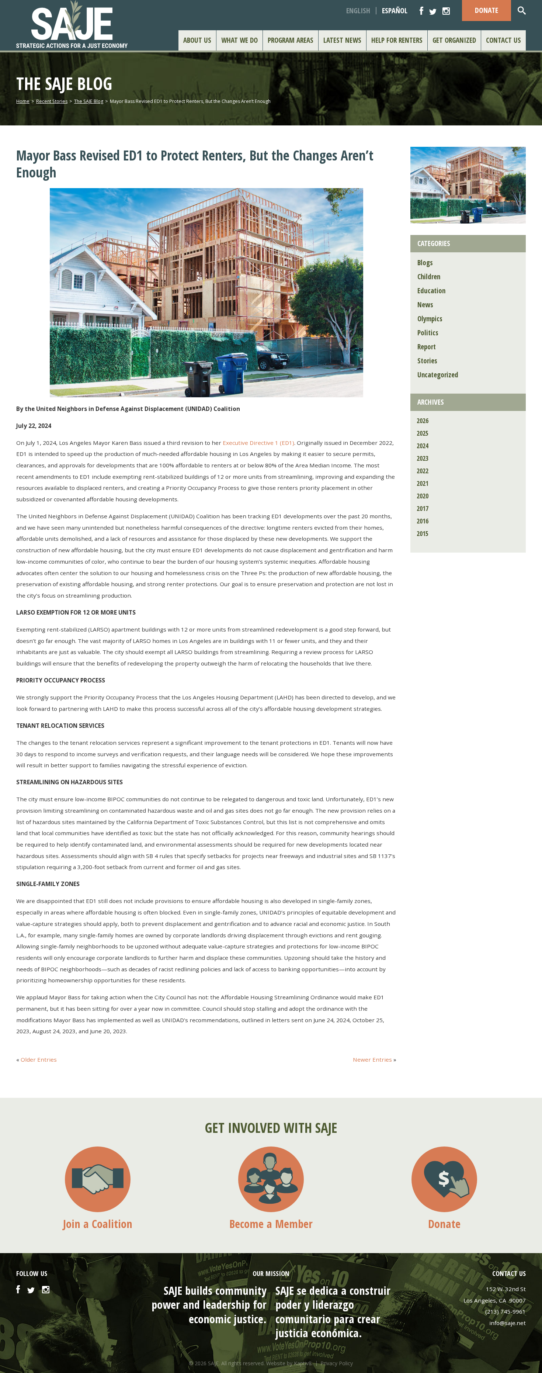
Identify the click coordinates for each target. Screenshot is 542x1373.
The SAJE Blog (88, 101)
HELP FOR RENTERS (397, 40)
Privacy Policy (336, 1363)
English (358, 10)
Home (22, 101)
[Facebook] (421, 10)
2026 (422, 420)
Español (394, 10)
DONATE (486, 10)
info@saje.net (507, 1323)
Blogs (425, 262)
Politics (427, 333)
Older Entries (39, 1059)
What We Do (239, 40)
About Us (197, 40)
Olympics (429, 319)
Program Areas (290, 40)
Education (431, 290)
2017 (422, 508)
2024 (422, 446)
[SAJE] (78, 24)
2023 (422, 458)
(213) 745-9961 (505, 1311)
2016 (422, 521)
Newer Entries (372, 1059)
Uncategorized (437, 375)
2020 (422, 496)
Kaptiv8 (303, 1363)
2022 (422, 471)
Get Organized (454, 40)
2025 (422, 433)
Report (426, 347)
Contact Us (503, 40)
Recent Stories (51, 101)
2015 (422, 533)
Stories (427, 361)
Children (428, 276)
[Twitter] (432, 10)
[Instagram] (446, 10)
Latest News (342, 40)
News (425, 304)
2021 (422, 483)
